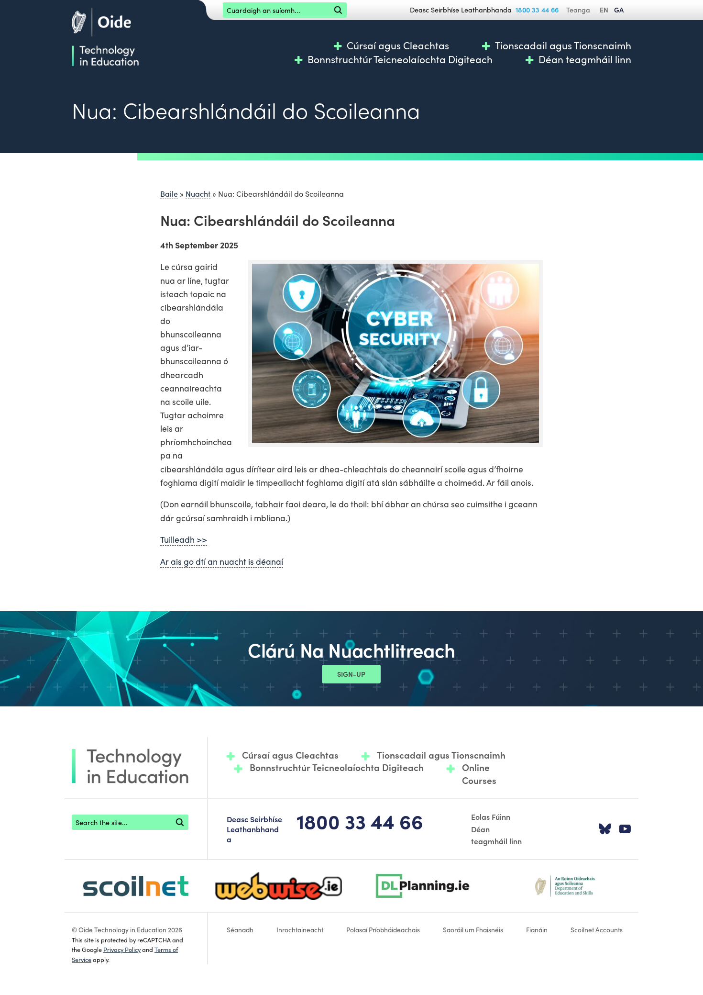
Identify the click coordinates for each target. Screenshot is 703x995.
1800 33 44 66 (537, 9)
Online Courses (479, 773)
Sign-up (351, 674)
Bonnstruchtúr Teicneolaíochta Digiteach (400, 59)
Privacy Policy (122, 949)
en (604, 9)
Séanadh (240, 929)
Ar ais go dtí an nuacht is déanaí (221, 561)
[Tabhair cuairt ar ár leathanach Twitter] (605, 829)
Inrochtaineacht (299, 929)
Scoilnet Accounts (597, 929)
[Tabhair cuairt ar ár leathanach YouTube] (625, 829)
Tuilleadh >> (183, 539)
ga (619, 9)
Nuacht (198, 193)
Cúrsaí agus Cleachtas (398, 45)
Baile (169, 193)
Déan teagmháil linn (584, 59)
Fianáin (537, 929)
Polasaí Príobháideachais (383, 929)
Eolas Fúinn (490, 816)
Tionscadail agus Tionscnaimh (563, 45)
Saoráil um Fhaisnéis (473, 929)
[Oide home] (105, 35)
